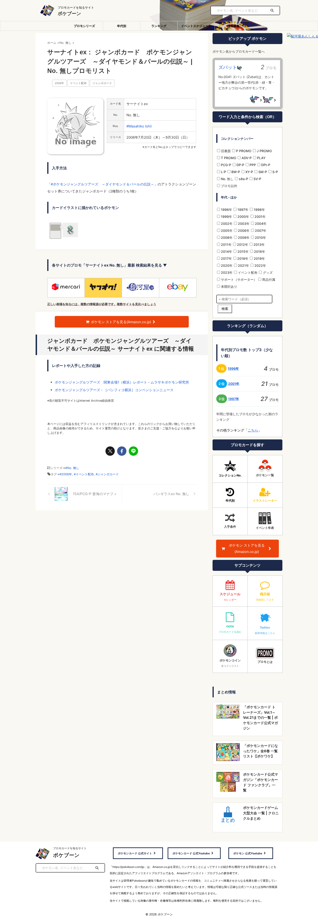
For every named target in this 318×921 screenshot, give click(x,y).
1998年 (259, 210)
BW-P (235, 172)
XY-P (248, 172)
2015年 (243, 251)
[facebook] (121, 451)
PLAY (261, 158)
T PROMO (228, 158)
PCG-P (225, 165)
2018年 (242, 258)
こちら (253, 430)
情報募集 (233, 26)
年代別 (121, 26)
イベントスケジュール (196, 26)
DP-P (240, 165)
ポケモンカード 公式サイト (135, 853)
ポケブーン (69, 13)
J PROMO (264, 151)
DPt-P (265, 165)
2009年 (243, 238)
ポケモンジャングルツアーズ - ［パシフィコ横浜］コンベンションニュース (114, 390)
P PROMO (243, 151)
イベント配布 (78, 83)
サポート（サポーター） (238, 279)
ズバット (227, 67)
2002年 (226, 224)
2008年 (226, 238)
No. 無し (73, 468)
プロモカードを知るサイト (70, 848)
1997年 (242, 210)
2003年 (243, 224)
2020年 (226, 265)
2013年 (259, 245)
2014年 (226, 251)
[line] (133, 451)
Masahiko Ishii (140, 126)
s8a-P (243, 179)
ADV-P (246, 158)
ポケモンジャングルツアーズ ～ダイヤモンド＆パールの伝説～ (103, 184)
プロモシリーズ (84, 26)
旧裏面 (225, 151)
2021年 (243, 265)
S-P (274, 172)
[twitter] (110, 451)
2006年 (59, 83)
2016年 (259, 251)
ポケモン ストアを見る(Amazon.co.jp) (121, 322)
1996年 (226, 210)
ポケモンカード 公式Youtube (191, 853)
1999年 (226, 217)
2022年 (260, 265)
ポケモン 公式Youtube (247, 853)
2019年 (259, 258)
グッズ (267, 272)
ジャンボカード (102, 83)
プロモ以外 (228, 186)
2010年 (260, 238)
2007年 (260, 231)
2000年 (243, 217)
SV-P (257, 179)
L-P (223, 172)
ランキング (158, 26)
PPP (252, 165)
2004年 (260, 224)
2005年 (226, 231)
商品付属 (268, 279)
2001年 (260, 217)
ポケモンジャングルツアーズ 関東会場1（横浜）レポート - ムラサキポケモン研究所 (122, 382)
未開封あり (228, 286)
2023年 (226, 272)
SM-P (262, 172)
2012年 (242, 245)
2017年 (226, 258)
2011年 (226, 245)
